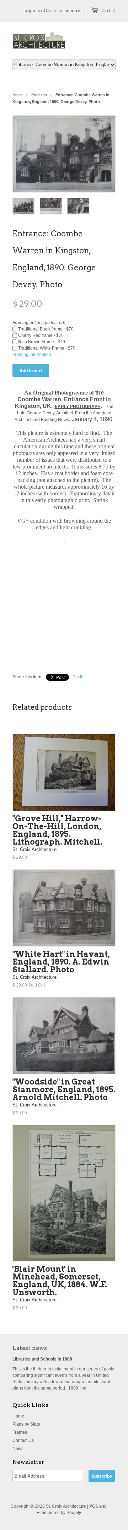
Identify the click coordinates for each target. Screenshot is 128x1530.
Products (39, 95)
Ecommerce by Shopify (59, 1512)
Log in (30, 10)
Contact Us (23, 1440)
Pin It (77, 676)
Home (18, 1416)
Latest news (29, 1348)
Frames (19, 1432)
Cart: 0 (108, 10)
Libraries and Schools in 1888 (42, 1359)
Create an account (63, 10)
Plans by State (26, 1424)
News (17, 1448)
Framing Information (31, 354)
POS (93, 1506)
